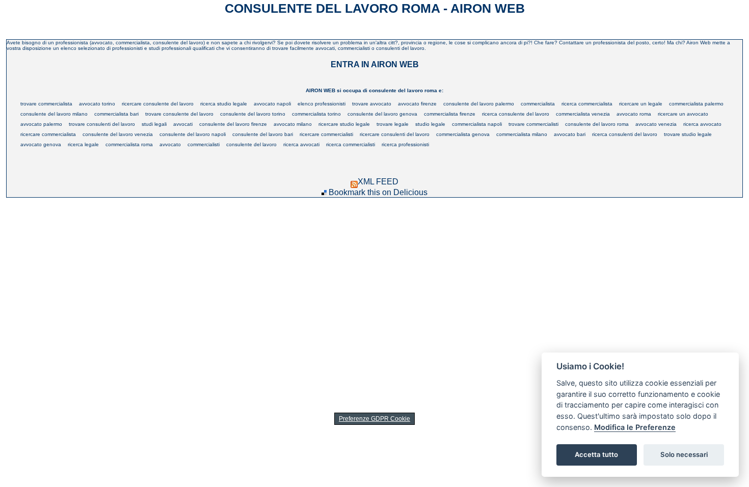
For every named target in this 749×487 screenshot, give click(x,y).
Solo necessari (684, 454)
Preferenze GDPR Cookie (374, 418)
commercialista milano (521, 134)
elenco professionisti (321, 103)
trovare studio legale (688, 134)
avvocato (170, 144)
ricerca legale (83, 144)
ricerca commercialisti (350, 144)
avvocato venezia (656, 124)
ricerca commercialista (586, 103)
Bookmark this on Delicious (378, 192)
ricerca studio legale (223, 103)
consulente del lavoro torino (252, 114)
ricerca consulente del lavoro (515, 114)
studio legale (430, 124)
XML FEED (378, 181)
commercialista (538, 103)
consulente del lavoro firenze (233, 124)
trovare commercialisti (533, 124)
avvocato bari (569, 134)
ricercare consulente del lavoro (158, 103)
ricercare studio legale (344, 124)
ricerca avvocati (301, 144)
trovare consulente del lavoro (179, 114)
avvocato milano (293, 124)
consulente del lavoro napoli (192, 134)
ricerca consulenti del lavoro (624, 134)
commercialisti (204, 144)
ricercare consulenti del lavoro (395, 134)
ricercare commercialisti (326, 134)
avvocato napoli (272, 103)
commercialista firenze (449, 114)
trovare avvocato (371, 103)
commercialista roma (129, 144)
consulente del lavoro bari (262, 134)
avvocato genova (40, 144)
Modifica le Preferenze (635, 427)
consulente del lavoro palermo (478, 103)
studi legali (154, 124)
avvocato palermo (41, 124)
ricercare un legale (640, 103)
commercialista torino (316, 114)
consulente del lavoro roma (597, 124)
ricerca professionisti (405, 144)
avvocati (183, 124)
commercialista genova (463, 134)
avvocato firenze (417, 103)
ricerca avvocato (702, 124)
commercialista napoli (477, 124)
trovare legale (393, 124)
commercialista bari (116, 114)
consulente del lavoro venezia (118, 134)
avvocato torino (97, 103)
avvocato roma (634, 114)
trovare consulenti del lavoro (102, 124)
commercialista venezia (583, 114)
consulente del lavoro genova (382, 114)
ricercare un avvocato (683, 114)
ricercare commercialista (48, 134)
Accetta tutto (596, 454)
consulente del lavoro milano (54, 114)
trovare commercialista (46, 103)
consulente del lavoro (251, 144)
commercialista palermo (696, 103)
